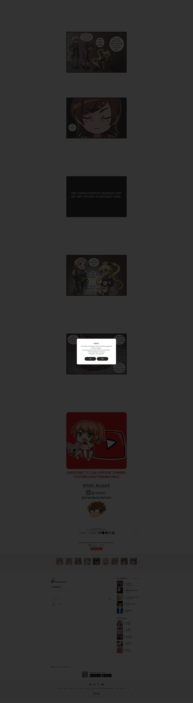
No (90, 359)
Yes (102, 359)
